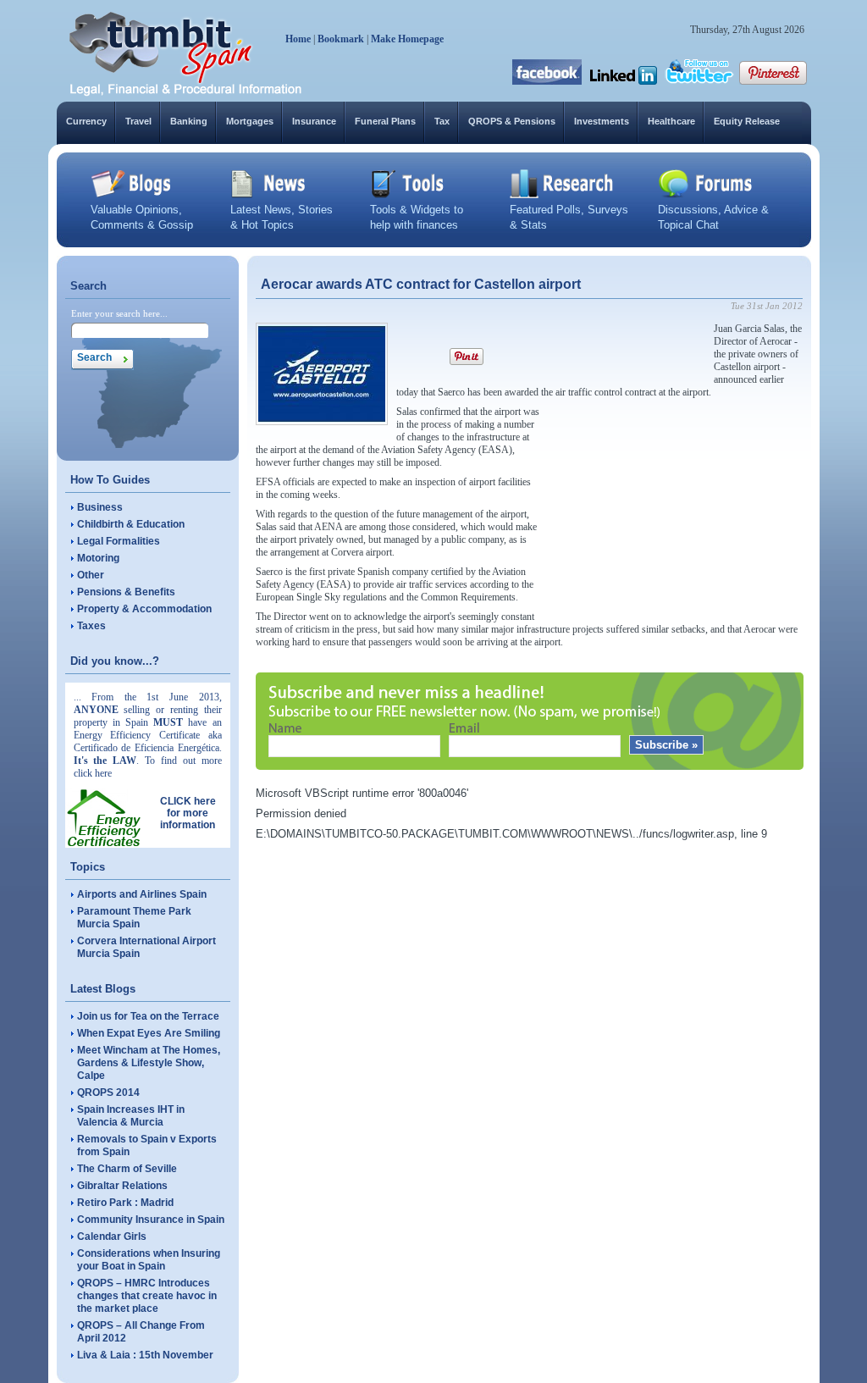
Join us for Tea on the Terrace (148, 1016)
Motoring (98, 558)
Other (90, 575)
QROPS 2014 (108, 1092)
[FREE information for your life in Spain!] (185, 93)
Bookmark (341, 39)
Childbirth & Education (131, 524)
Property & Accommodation (144, 609)
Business (100, 507)
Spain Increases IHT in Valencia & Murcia (131, 1116)
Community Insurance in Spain (150, 1219)
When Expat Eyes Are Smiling (148, 1033)
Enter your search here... (119, 313)
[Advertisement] (676, 511)
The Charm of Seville (127, 1169)
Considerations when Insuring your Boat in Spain (148, 1259)
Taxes (91, 626)
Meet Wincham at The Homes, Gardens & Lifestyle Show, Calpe (148, 1063)
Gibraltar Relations (122, 1186)
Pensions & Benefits (126, 592)
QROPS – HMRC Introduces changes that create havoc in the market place (147, 1295)
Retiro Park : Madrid (125, 1203)
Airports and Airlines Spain (142, 894)
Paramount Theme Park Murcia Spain (134, 917)
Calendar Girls (111, 1236)
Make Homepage (407, 39)
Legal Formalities (118, 541)
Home (298, 39)
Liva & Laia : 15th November (145, 1355)
